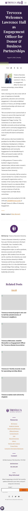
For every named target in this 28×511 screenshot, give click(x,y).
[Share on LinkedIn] (17, 68)
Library (14, 441)
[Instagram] (9, 496)
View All (14, 290)
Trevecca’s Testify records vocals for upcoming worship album (13, 370)
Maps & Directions (14, 438)
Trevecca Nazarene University (17, 236)
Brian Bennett (15, 214)
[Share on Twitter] (11, 68)
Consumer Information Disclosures (14, 448)
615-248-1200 (14, 466)
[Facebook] (12, 496)
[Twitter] (15, 496)
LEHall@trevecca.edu (14, 201)
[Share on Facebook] (14, 68)
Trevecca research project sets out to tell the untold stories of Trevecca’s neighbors (13, 315)
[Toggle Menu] (25, 2)
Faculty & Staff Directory (14, 428)
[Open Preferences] (2, 508)
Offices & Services (14, 431)
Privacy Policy (14, 446)
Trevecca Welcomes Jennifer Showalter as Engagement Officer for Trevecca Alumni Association (13, 343)
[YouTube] (19, 496)
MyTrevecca (14, 423)
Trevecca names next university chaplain (12, 396)
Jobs (14, 436)
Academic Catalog (14, 426)
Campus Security (14, 433)
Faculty (19, 57)
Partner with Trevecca (14, 443)
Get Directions (14, 463)
